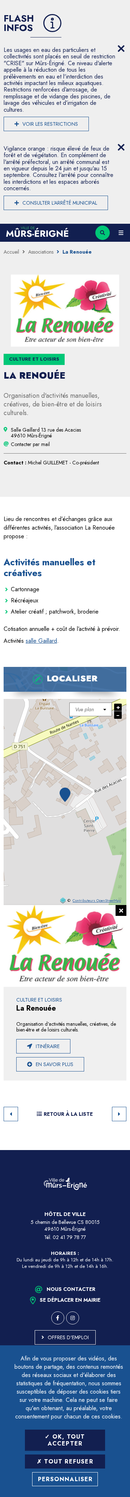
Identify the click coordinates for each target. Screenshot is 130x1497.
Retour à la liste (68, 1114)
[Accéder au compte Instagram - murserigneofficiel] (72, 1317)
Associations (40, 251)
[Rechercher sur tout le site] (102, 233)
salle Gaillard (41, 641)
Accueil (11, 251)
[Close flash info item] (121, 48)
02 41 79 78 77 (69, 1237)
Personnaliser (65, 1479)
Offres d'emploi (68, 1337)
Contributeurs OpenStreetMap (97, 901)
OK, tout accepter (66, 1440)
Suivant (119, 1114)
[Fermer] (121, 910)
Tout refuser (67, 1461)
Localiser (72, 678)
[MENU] (121, 233)
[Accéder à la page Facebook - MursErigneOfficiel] (57, 1317)
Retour (11, 1114)
